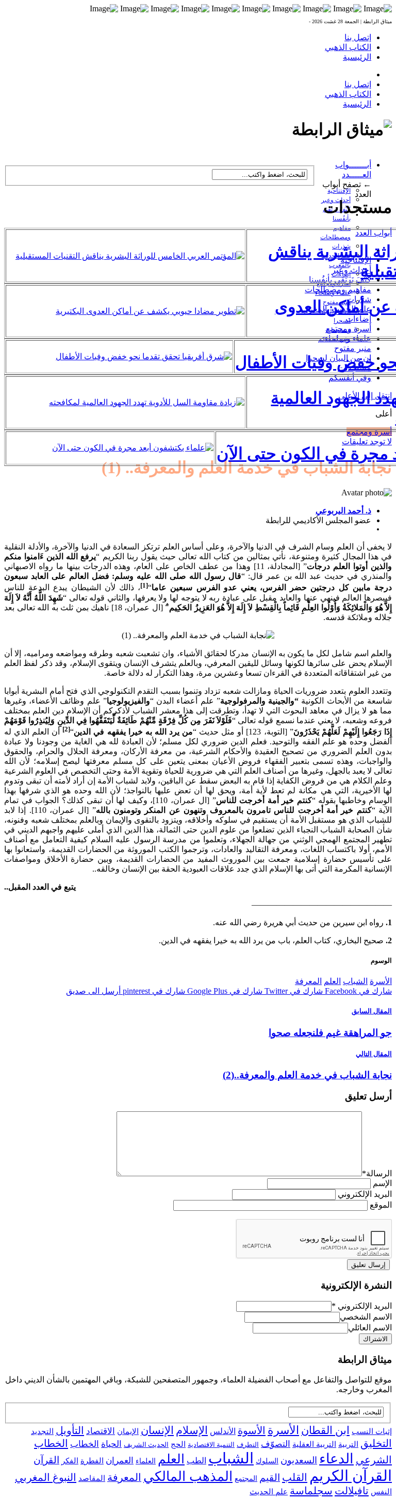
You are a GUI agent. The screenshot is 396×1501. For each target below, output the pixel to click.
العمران (120, 1460)
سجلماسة (311, 1490)
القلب (294, 1477)
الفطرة (92, 1461)
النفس (381, 1491)
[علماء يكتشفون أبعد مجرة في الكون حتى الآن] (132, 447)
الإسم (382, 1183)
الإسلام (192, 1430)
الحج (178, 1444)
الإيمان (128, 1431)
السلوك (267, 1461)
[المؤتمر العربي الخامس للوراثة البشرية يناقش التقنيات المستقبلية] (129, 256)
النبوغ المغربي (45, 1477)
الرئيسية (357, 57)
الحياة (111, 1444)
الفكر (69, 1461)
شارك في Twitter (292, 991)
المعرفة (308, 981)
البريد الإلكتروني (365, 1194)
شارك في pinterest (153, 991)
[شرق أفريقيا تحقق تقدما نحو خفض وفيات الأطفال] (144, 356)
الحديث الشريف (146, 1444)
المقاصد (91, 1478)
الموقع (381, 1204)
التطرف (248, 1444)
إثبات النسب (372, 1431)
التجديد (42, 1431)
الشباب (355, 981)
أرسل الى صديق (93, 991)
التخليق (376, 1443)
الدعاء (336, 1458)
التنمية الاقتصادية (211, 1444)
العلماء (146, 1461)
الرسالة (377, 1173)
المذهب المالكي (188, 1476)
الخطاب (84, 1444)
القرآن (46, 1460)
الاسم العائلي (370, 1327)
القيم (269, 1477)
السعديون (298, 1460)
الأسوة (252, 1430)
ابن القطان (325, 1430)
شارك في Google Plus (223, 991)
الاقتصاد (100, 1431)
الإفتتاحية (339, 190)
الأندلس (223, 1431)
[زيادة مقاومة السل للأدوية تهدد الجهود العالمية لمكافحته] (146, 402)
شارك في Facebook (357, 991)
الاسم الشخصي (366, 1316)
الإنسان (157, 1430)
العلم (332, 981)
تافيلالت (352, 1490)
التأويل (70, 1430)
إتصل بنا (357, 37)
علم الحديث (269, 1492)
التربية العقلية (314, 1444)
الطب (196, 1460)
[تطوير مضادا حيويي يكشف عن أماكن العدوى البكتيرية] (150, 311)
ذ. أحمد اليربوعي (343, 510)
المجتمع (246, 1478)
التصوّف (275, 1444)
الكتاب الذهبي (348, 47)
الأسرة (381, 981)
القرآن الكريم (350, 1475)
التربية (348, 1444)
